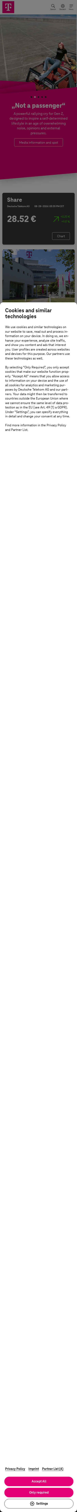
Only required (39, 1492)
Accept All (39, 1481)
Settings (42, 1503)
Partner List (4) (52, 1469)
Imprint (33, 1469)
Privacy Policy (15, 1469)
